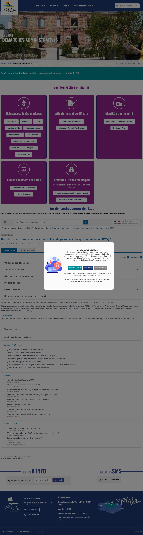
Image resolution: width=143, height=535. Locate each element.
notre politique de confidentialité (92, 281)
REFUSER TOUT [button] (100, 268)
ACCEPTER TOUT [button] (75, 268)
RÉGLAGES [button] (88, 268)
